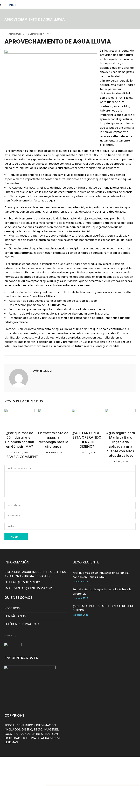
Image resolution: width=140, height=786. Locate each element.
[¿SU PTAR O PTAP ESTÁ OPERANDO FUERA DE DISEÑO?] (87, 417)
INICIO (13, 5)
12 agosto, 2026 (86, 453)
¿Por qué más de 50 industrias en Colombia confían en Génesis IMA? (19, 440)
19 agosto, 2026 (19, 453)
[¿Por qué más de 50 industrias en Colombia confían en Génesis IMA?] (19, 417)
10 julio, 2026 (120, 461)
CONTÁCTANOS (15, 616)
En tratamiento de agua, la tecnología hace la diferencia (53, 440)
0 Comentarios (35, 34)
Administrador (15, 34)
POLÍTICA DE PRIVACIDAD (21, 624)
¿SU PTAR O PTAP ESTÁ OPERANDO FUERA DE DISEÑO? (87, 440)
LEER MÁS (11, 742)
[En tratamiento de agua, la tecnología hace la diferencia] (53, 417)
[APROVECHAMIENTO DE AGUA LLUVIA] (18, 378)
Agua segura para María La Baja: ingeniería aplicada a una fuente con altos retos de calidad (120, 444)
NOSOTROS (12, 608)
